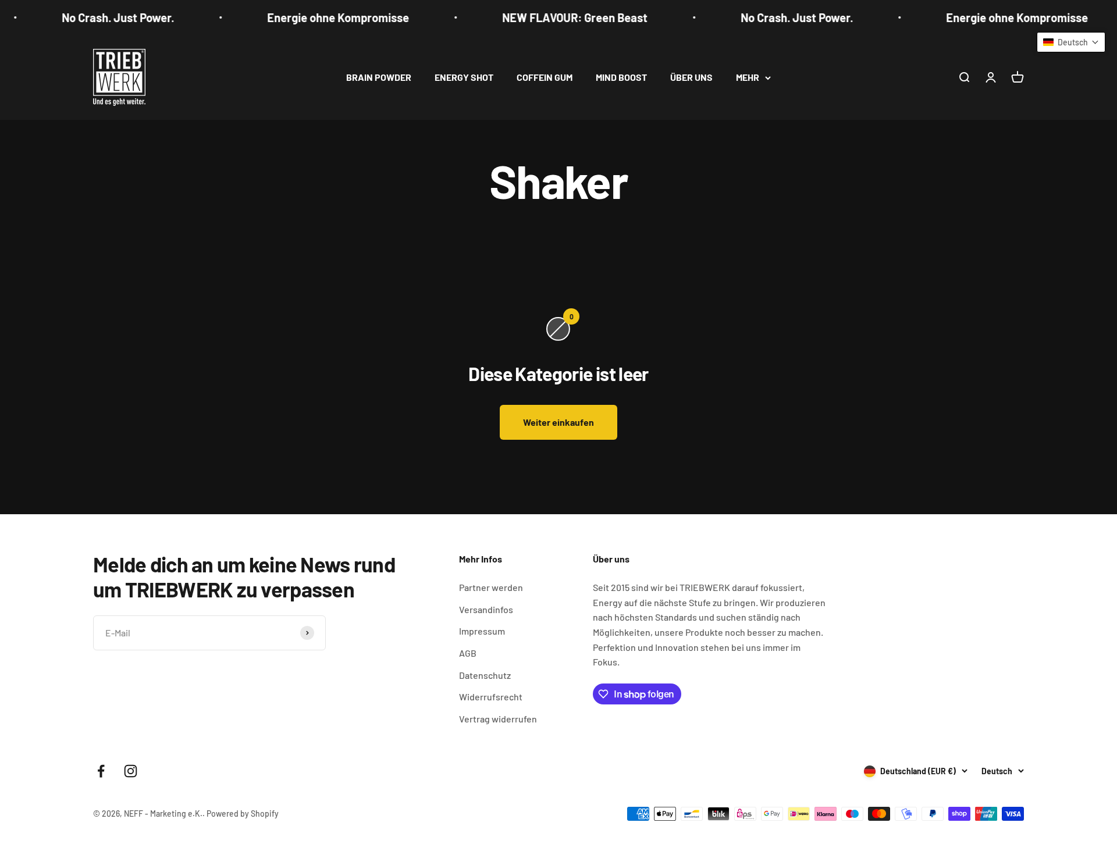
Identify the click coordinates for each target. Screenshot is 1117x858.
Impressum (482, 630)
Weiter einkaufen (558, 422)
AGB (467, 652)
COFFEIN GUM (544, 77)
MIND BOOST (621, 77)
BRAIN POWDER (378, 77)
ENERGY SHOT (464, 77)
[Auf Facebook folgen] (101, 771)
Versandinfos (486, 609)
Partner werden (491, 587)
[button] (1071, 42)
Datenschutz (485, 675)
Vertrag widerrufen (498, 718)
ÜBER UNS (691, 77)
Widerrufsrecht (490, 696)
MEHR (747, 77)
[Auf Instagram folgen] (130, 771)
